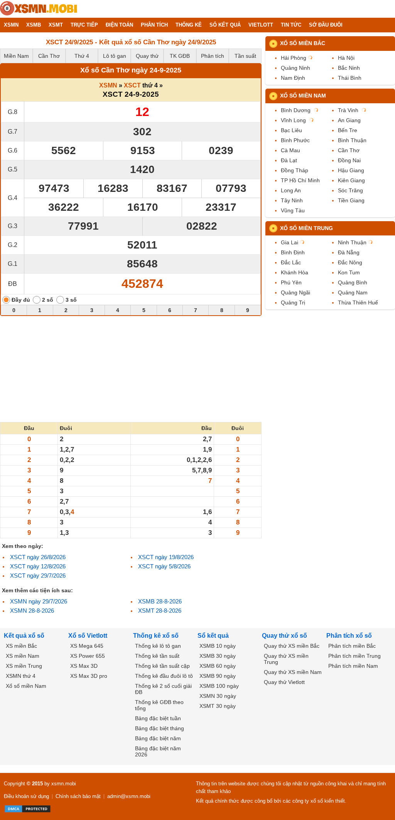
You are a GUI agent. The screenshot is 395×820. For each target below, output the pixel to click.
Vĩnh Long (293, 120)
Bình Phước (295, 140)
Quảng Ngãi (295, 292)
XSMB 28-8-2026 (160, 601)
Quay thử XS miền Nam (293, 672)
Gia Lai (289, 242)
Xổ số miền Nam (303, 95)
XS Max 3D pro (88, 676)
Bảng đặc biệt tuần (158, 718)
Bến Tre (347, 130)
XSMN (108, 85)
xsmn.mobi (63, 783)
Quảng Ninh (295, 68)
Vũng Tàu (293, 210)
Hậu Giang (351, 170)
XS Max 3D (84, 666)
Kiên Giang (351, 180)
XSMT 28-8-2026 (159, 610)
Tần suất (245, 56)
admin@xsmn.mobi (128, 796)
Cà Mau (290, 150)
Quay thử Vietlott (284, 682)
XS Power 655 (87, 656)
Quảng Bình (352, 282)
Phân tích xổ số (349, 635)
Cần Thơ (49, 56)
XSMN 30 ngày (217, 696)
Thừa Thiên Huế (358, 302)
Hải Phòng (293, 58)
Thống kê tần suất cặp (162, 666)
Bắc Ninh (349, 68)
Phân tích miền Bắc (352, 646)
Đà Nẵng (349, 252)
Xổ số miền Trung (306, 228)
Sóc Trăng (350, 190)
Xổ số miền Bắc (302, 43)
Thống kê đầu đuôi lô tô (164, 676)
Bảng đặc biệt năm (158, 738)
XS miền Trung (24, 666)
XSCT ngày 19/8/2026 (166, 557)
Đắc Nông (350, 262)
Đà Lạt (289, 160)
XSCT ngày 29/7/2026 (38, 575)
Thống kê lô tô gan (158, 646)
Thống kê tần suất (157, 656)
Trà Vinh (348, 110)
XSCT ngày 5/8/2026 (164, 566)
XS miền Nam (22, 656)
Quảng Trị (293, 302)
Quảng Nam (353, 292)
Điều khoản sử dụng (26, 796)
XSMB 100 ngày (219, 686)
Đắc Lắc (291, 262)
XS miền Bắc (21, 646)
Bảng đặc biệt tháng (159, 728)
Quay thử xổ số (284, 635)
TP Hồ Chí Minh (300, 180)
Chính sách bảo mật (78, 796)
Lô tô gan (114, 56)
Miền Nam (16, 56)
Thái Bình (349, 78)
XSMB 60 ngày (217, 666)
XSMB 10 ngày (217, 646)
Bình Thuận (352, 140)
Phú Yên (291, 282)
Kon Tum (349, 272)
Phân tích (212, 56)
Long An (291, 190)
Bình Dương (296, 110)
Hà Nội (346, 58)
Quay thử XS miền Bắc (291, 646)
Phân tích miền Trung (354, 656)
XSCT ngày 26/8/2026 (38, 557)
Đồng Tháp (294, 170)
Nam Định (293, 78)
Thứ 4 (81, 56)
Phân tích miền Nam (353, 666)
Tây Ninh (292, 200)
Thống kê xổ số (156, 635)
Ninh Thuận (352, 242)
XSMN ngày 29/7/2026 (38, 601)
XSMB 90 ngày (217, 676)
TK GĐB (180, 56)
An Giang (349, 120)
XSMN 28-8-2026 (32, 610)
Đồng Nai (349, 160)
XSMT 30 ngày (217, 706)
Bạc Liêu (291, 130)
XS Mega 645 (86, 646)
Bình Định (293, 252)
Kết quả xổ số (24, 635)
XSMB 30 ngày (217, 656)
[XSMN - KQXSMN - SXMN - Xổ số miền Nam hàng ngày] (38, 9)
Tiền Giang (351, 200)
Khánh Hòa (294, 272)
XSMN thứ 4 (20, 676)
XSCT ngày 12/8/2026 (38, 566)
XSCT (132, 85)
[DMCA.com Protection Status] (27, 809)
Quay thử (147, 56)
